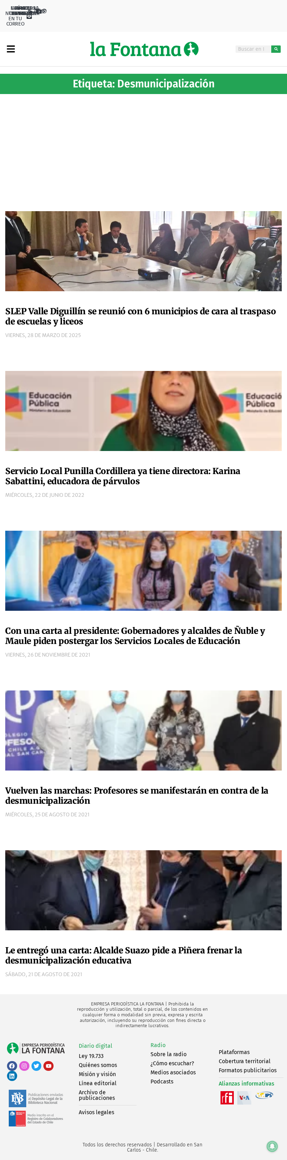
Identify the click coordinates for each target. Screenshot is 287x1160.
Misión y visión (97, 1074)
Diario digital (95, 1046)
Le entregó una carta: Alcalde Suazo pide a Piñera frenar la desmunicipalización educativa (123, 955)
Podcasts (161, 1081)
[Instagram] (24, 1066)
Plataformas (234, 1052)
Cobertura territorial (245, 1061)
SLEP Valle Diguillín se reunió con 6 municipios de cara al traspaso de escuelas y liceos (140, 316)
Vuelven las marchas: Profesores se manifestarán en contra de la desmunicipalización (136, 795)
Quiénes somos (98, 1065)
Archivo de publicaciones (97, 1095)
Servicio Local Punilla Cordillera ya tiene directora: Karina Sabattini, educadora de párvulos (122, 476)
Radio (158, 1045)
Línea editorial (98, 1083)
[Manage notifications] (272, 1146)
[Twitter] (36, 1066)
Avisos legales (96, 1112)
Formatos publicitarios (247, 1070)
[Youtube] (48, 1066)
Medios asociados (173, 1072)
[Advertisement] (143, 150)
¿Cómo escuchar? (172, 1063)
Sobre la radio (168, 1054)
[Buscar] (276, 49)
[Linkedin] (12, 1076)
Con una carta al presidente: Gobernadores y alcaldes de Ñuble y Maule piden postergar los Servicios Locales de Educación (135, 635)
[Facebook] (12, 1066)
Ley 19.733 (91, 1056)
